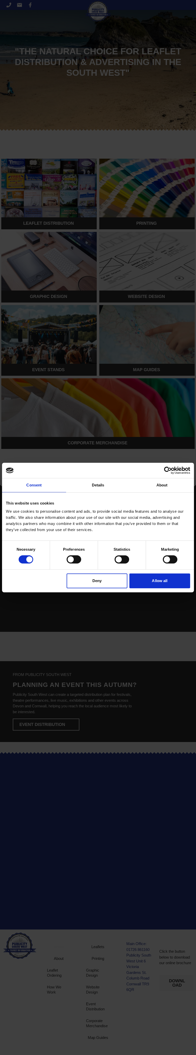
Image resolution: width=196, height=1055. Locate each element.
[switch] (74, 559)
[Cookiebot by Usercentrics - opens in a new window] (167, 470)
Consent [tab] (34, 485)
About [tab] (162, 485)
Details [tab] (98, 485)
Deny (97, 581)
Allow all (159, 581)
